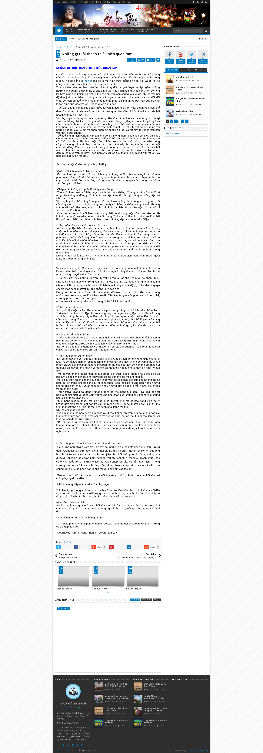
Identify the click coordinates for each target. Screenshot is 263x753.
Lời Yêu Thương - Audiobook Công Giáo (154, 697)
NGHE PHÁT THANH (108, 31)
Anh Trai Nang (173, 133)
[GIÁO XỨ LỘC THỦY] (59, 30)
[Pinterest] (77, 745)
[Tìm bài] (206, 31)
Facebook (146, 600)
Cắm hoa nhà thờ (184, 77)
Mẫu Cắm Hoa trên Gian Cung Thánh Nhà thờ (116, 685)
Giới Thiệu (96, 2)
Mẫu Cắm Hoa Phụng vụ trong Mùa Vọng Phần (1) (116, 697)
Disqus (157, 600)
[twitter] (202, 2)
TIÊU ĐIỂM (172, 70)
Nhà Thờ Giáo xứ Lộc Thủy (196, 750)
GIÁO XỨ (69, 31)
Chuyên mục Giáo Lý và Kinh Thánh (190, 88)
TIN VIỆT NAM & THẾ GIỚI (147, 31)
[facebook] (193, 2)
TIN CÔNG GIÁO (127, 31)
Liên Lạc (106, 2)
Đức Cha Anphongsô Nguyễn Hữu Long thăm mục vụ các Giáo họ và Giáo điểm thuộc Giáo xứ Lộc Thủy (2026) (130, 38)
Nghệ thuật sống (184, 111)
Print (142, 60)
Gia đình (67, 542)
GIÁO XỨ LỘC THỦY (63, 750)
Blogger (135, 600)
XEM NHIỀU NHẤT (86, 31)
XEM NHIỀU (186, 70)
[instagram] (206, 2)
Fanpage (117, 2)
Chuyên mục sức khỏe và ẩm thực (190, 99)
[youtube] (198, 2)
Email (151, 60)
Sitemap (126, 2)
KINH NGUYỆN (200, 70)
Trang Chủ (85, 2)
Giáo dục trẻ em (64, 588)
